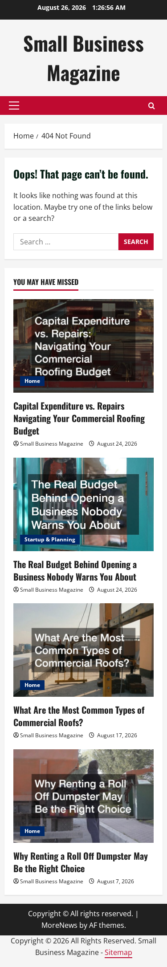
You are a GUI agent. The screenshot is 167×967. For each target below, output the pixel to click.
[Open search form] (151, 105)
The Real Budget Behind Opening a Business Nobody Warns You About (75, 570)
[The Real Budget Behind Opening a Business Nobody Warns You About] (83, 504)
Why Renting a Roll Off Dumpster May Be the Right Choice (80, 862)
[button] (14, 105)
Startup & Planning (49, 539)
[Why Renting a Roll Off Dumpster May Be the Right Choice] (83, 796)
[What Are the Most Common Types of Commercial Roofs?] (83, 650)
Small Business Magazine (83, 57)
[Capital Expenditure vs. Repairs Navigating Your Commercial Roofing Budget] (83, 346)
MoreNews (59, 925)
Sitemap (118, 952)
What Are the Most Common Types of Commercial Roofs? (78, 716)
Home (32, 381)
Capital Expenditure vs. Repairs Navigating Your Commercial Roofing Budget (79, 418)
